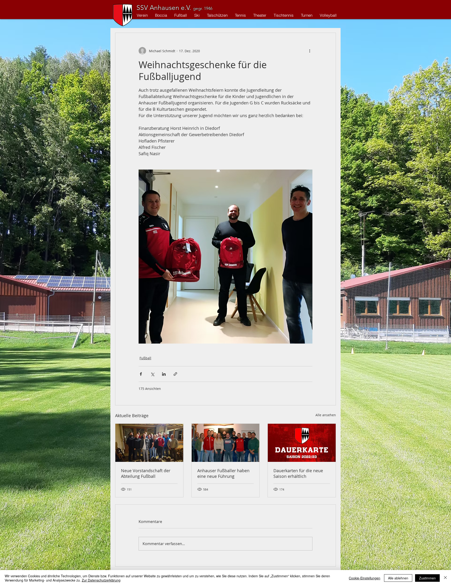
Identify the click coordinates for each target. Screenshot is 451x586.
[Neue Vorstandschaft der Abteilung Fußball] (149, 443)
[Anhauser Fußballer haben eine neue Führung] (226, 443)
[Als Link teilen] (175, 374)
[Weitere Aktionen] (309, 51)
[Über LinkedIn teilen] (164, 374)
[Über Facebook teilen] (141, 374)
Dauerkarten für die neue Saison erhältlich (298, 473)
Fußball (145, 358)
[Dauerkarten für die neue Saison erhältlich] (302, 443)
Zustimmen (427, 578)
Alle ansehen (325, 415)
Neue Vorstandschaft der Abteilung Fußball (145, 473)
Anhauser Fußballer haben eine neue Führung (223, 473)
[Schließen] (445, 578)
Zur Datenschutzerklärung (101, 580)
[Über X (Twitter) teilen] (152, 374)
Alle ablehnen (398, 578)
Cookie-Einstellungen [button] (364, 578)
